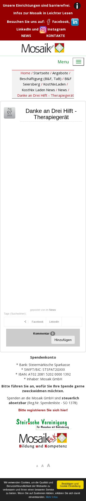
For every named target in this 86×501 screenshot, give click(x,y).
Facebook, (61, 21)
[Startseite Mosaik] (43, 47)
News (62, 89)
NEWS (26, 35)
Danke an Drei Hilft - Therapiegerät (51, 114)
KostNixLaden (54, 84)
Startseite (41, 72)
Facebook (37, 321)
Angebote (60, 72)
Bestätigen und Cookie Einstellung (70, 485)
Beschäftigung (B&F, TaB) (40, 78)
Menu (63, 62)
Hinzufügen (63, 340)
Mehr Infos (52, 497)
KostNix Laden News (38, 89)
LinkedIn (54, 321)
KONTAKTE (55, 35)
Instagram (56, 29)
